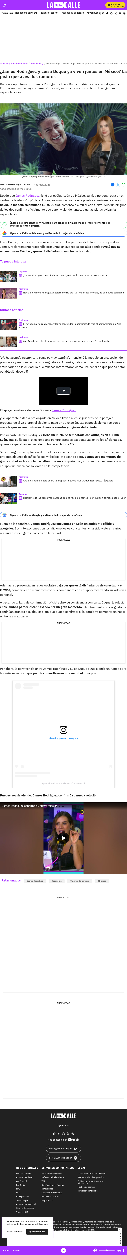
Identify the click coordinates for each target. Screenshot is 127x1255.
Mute (95, 1250)
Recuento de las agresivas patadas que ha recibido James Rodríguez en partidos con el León (74, 497)
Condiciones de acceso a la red (91, 1174)
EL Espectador (23, 1197)
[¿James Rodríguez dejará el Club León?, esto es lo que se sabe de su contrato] (8, 276)
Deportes (23, 271)
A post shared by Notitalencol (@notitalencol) (63, 783)
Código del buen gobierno (53, 1185)
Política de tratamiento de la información (90, 1182)
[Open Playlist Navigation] (123, 1250)
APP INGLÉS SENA (95, 13)
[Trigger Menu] (4, 5)
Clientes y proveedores (52, 1193)
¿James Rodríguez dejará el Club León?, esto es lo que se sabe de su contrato (66, 275)
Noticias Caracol (23, 1174)
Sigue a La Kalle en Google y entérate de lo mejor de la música (45, 515)
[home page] (63, 5)
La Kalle (4, 63)
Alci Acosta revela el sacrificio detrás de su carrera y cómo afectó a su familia (66, 341)
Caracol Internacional (26, 1204)
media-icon (63, 1250)
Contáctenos (47, 1189)
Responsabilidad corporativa (91, 1177)
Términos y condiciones (88, 1191)
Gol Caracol (21, 1181)
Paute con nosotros (50, 1197)
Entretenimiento (19, 63)
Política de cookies (86, 1187)
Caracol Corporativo (25, 1208)
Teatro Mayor (22, 1201)
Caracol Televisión (24, 1177)
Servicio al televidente (51, 1174)
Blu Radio (20, 1185)
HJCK (18, 1189)
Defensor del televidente (53, 1177)
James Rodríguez (27, 195)
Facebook (113, 186)
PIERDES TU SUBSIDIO (73, 13)
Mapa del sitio (48, 1201)
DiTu (18, 1193)
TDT (43, 1181)
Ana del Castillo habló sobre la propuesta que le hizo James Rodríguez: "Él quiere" (68, 480)
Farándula (36, 63)
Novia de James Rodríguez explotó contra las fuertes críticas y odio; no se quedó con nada (73, 292)
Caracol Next (22, 1212)
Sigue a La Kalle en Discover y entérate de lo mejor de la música (46, 233)
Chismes (102, 881)
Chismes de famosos (79, 881)
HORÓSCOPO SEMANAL (26, 13)
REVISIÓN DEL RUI (49, 13)
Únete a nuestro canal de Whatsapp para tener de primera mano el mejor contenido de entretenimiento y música (59, 224)
